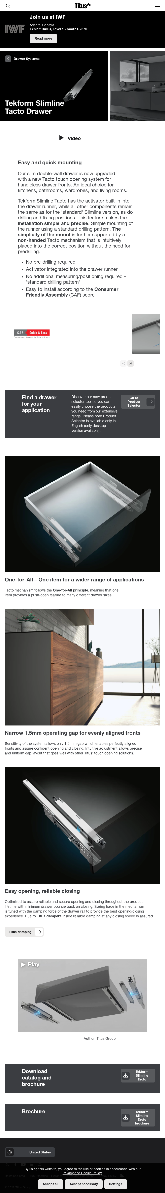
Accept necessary (84, 1184)
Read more (43, 38)
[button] (130, 363)
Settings (115, 1184)
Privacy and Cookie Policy (82, 1173)
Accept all (50, 1184)
